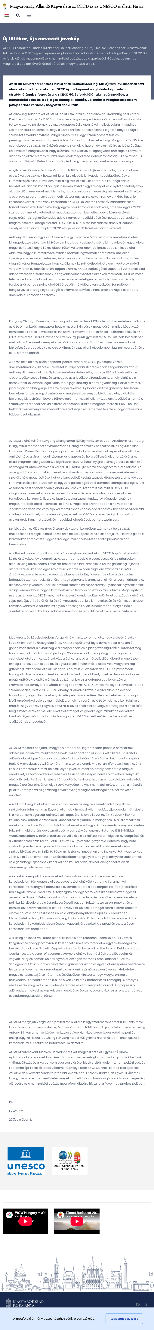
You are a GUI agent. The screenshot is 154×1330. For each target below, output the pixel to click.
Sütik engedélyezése (124, 1319)
